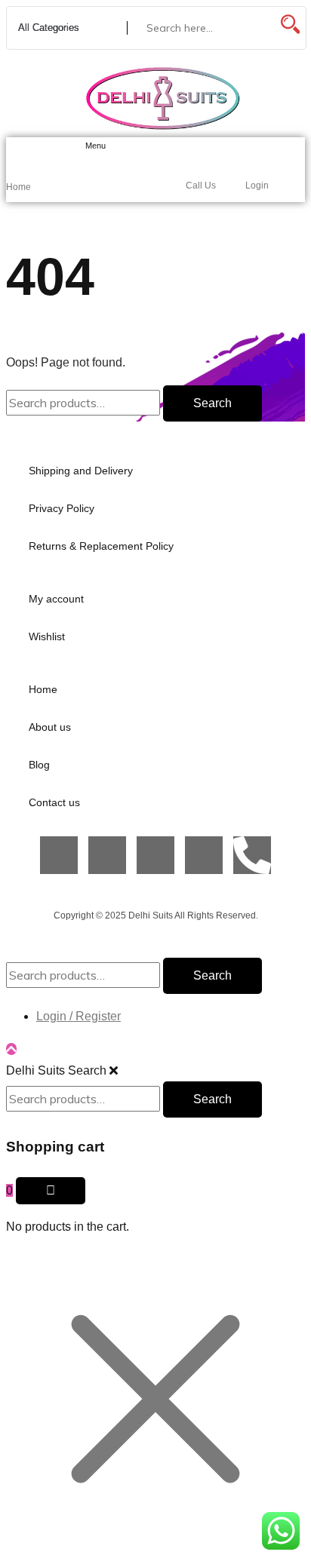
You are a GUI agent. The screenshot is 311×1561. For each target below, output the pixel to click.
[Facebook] (59, 855)
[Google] (155, 855)
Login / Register (78, 1016)
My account (56, 599)
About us (50, 727)
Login (257, 185)
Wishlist (47, 636)
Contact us (54, 802)
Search (212, 403)
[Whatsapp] (204, 855)
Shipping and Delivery (81, 471)
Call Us (201, 185)
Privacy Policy (61, 508)
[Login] (254, 150)
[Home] (15, 151)
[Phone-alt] (252, 855)
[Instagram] (107, 855)
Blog (39, 765)
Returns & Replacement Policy (101, 546)
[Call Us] (194, 150)
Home (18, 187)
